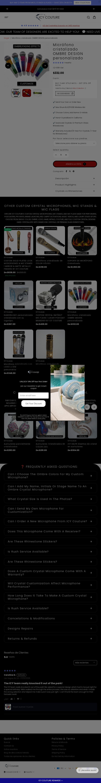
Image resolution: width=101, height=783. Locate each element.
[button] (50, 780)
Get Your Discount (33, 403)
